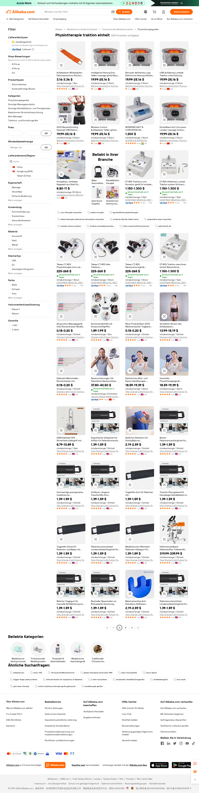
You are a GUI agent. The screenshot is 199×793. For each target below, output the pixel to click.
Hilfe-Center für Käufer (133, 708)
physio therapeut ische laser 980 (98, 673)
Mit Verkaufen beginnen (172, 714)
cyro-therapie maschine (71, 212)
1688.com (65, 779)
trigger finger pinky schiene (25, 679)
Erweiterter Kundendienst (57, 726)
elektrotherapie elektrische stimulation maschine (82, 219)
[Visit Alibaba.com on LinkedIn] (168, 743)
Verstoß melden (129, 740)
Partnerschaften (168, 731)
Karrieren (10, 726)
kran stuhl (181, 679)
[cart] (155, 12)
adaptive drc (18, 673)
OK (46, 133)
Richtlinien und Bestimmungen (60, 740)
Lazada (97, 779)
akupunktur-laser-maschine (159, 219)
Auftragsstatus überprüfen (173, 720)
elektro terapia (97, 212)
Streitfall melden (130, 720)
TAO (121, 779)
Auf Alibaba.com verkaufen (173, 708)
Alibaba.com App (138, 765)
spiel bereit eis (164, 226)
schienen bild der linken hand (125, 219)
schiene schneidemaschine (102, 226)
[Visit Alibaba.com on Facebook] (162, 743)
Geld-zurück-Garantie (55, 714)
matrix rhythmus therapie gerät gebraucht (57, 686)
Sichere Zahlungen (54, 708)
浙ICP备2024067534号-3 (179, 788)
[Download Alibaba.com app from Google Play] (182, 765)
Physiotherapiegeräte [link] (148, 29)
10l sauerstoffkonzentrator (63, 673)
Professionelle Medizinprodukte (117, 29)
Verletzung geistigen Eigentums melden (137, 733)
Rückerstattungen (131, 726)
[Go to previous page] (107, 627)
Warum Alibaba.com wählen (19, 708)
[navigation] (30, 329)
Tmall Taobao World (81, 779)
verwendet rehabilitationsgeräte (130, 679)
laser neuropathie (129, 673)
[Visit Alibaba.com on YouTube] (187, 743)
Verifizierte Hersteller (93, 711)
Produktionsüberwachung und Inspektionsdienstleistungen (59, 733)
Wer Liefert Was (144, 779)
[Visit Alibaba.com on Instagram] (181, 743)
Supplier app (78, 765)
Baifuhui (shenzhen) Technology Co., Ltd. (105, 86)
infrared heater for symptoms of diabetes (64, 679)
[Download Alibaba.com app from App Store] (159, 765)
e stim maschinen (99, 679)
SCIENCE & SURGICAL (136, 140)
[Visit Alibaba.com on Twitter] (175, 743)
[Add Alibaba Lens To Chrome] (55, 765)
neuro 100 (37, 673)
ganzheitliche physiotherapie (125, 212)
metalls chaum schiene (70, 226)
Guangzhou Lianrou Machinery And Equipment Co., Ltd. (71, 195)
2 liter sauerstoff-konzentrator (136, 226)
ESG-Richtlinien (13, 720)
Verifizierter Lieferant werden (174, 726)
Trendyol (130, 779)
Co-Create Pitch (14, 714)
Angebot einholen (92, 717)
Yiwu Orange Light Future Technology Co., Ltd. (71, 86)
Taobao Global (109, 779)
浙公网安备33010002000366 (150, 788)
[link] (195, 763)
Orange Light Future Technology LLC (71, 337)
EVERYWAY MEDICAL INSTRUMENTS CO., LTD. (139, 200)
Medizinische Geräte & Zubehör (82, 29)
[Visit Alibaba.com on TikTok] (193, 743)
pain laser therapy (21, 686)
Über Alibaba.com (15, 701)
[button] (113, 12)
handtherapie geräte (94, 686)
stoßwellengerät (160, 679)
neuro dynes (151, 673)
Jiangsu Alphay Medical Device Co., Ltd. (105, 396)
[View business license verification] (127, 788)
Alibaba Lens (12, 765)
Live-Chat (126, 714)
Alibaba (58, 29)
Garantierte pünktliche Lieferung (60, 720)
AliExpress (53, 779)
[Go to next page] (138, 627)
